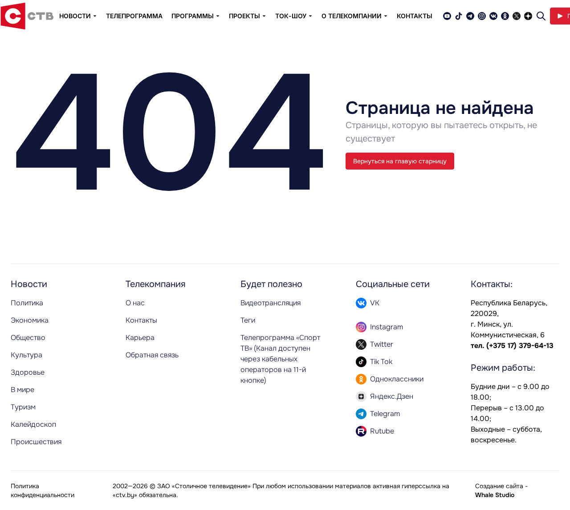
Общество (28, 337)
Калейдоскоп (33, 424)
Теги (247, 320)
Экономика (30, 320)
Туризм (23, 407)
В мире (22, 389)
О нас (135, 303)
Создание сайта (499, 486)
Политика (27, 303)
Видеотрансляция (270, 303)
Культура (26, 355)
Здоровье (28, 372)
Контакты (414, 16)
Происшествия (36, 441)
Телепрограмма (134, 16)
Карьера (140, 337)
